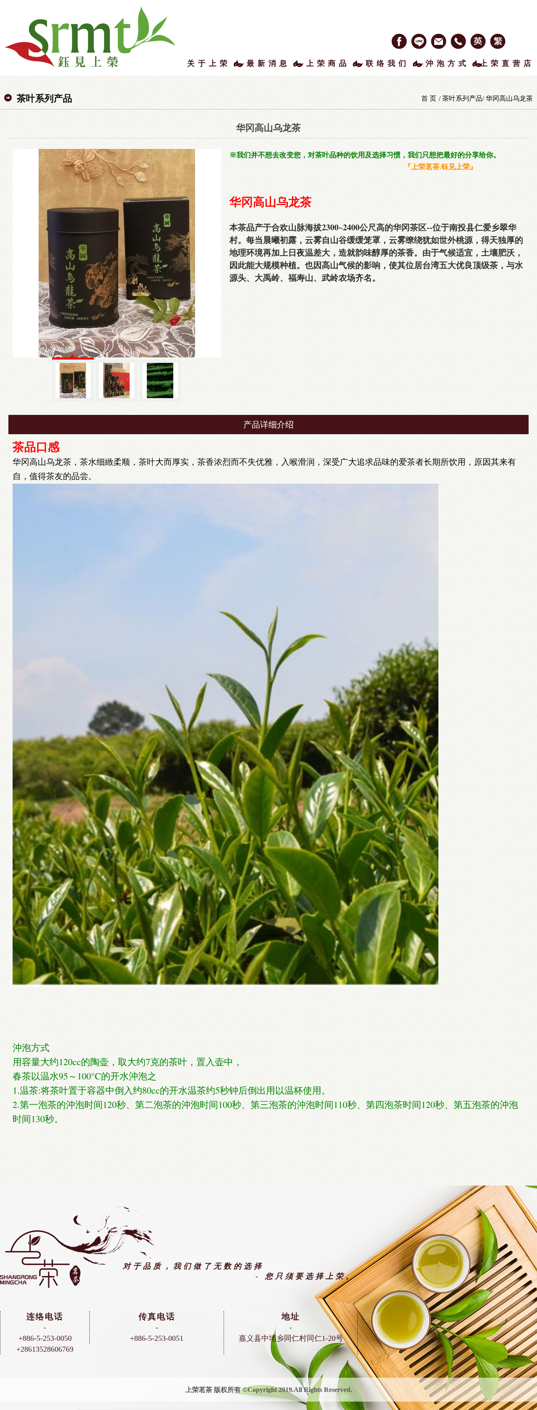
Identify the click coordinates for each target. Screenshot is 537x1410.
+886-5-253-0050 (45, 1338)
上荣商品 (328, 63)
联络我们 (387, 63)
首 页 (428, 98)
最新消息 (268, 63)
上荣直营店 (507, 63)
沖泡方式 (447, 63)
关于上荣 (209, 63)
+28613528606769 (44, 1349)
